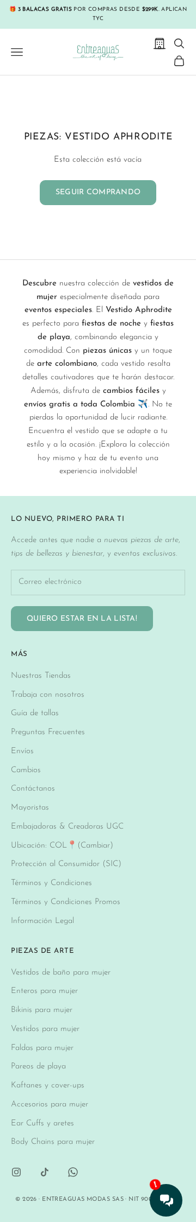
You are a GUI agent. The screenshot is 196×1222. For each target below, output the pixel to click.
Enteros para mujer (44, 991)
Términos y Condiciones (51, 883)
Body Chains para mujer (53, 1142)
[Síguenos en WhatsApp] (73, 1172)
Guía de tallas (35, 713)
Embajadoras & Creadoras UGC (67, 827)
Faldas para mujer (42, 1048)
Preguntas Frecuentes (48, 732)
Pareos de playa (38, 1066)
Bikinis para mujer (41, 1010)
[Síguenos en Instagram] (16, 1172)
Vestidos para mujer (45, 1029)
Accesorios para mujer (49, 1104)
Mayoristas (30, 808)
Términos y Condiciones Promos (65, 902)
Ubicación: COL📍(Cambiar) (62, 846)
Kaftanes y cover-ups (47, 1085)
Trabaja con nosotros (47, 695)
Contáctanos (33, 789)
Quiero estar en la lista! (82, 619)
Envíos (22, 751)
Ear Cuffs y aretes (42, 1123)
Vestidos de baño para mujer (61, 973)
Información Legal (42, 921)
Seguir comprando (98, 192)
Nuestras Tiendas (41, 676)
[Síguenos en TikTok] (44, 1172)
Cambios (26, 770)
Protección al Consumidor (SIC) (66, 864)
